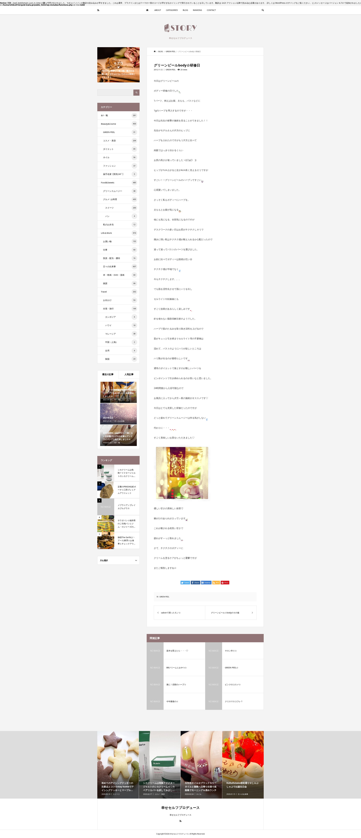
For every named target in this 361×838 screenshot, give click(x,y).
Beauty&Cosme (118, 123)
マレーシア (120, 333)
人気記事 (129, 374)
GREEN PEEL (170, 69)
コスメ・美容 (119, 140)
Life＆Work (118, 233)
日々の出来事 (119, 266)
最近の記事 (108, 374)
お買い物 (119, 241)
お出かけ (119, 300)
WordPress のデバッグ (285, 3)
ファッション (119, 165)
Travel (118, 291)
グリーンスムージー (119, 191)
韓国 (120, 359)
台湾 (120, 350)
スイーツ (120, 207)
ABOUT (157, 10)
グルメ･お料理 (119, 199)
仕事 (119, 249)
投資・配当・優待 (119, 258)
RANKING (197, 10)
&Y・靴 (118, 115)
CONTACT (211, 10)
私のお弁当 (119, 224)
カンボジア (120, 316)
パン (120, 216)
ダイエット (119, 149)
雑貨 (119, 283)
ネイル (119, 157)
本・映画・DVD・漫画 (119, 274)
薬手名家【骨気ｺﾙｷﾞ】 (119, 174)
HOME (147, 10)
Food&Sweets (118, 182)
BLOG (185, 10)
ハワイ (120, 325)
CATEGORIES (172, 10)
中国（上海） (120, 342)
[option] (118, 765)
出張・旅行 (119, 308)
